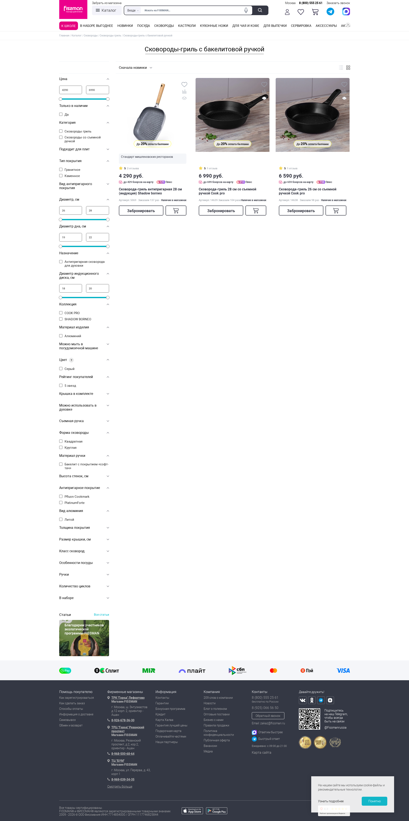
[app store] (192, 813)
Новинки (125, 26)
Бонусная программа (170, 708)
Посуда (143, 26)
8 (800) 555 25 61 (311, 3)
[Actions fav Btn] (301, 12)
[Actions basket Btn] (315, 12)
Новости (210, 703)
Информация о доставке (76, 714)
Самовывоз (67, 720)
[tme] (321, 700)
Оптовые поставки (217, 714)
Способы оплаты (71, 708)
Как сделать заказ (72, 703)
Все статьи (101, 614)
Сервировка (301, 26)
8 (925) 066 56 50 (265, 708)
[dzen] (330, 700)
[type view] (341, 68)
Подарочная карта (168, 731)
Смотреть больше (119, 786)
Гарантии (162, 703)
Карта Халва (164, 720)
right (348, 25)
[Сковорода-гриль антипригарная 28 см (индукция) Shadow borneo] (153, 115)
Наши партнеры (167, 742)
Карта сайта (261, 753)
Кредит (161, 714)
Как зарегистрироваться (76, 697)
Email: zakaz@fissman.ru (268, 723)
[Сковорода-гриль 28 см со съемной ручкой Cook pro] (232, 115)
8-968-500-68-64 (122, 753)
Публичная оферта (217, 740)
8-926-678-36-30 (122, 720)
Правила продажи (216, 725)
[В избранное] (184, 85)
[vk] (303, 700)
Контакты (162, 697)
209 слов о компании (218, 697)
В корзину (176, 211)
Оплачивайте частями (171, 736)
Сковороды (164, 26)
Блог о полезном (215, 708)
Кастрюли (187, 26)
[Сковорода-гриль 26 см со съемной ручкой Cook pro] (313, 115)
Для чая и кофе (245, 26)
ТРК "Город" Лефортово (128, 697)
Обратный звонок (268, 715)
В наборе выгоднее (96, 26)
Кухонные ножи (214, 26)
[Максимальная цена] (97, 90)
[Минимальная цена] (70, 90)
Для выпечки (275, 26)
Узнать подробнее (331, 801)
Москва (290, 3)
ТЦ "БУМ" (117, 760)
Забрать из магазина (107, 3)
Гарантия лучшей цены (171, 725)
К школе (68, 26)
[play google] (216, 813)
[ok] (312, 700)
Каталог (109, 10)
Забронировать (141, 210)
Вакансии (210, 746)
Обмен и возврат (71, 725)
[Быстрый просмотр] (184, 99)
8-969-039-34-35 (122, 779)
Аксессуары (326, 26)
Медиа (208, 751)
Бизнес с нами (213, 720)
